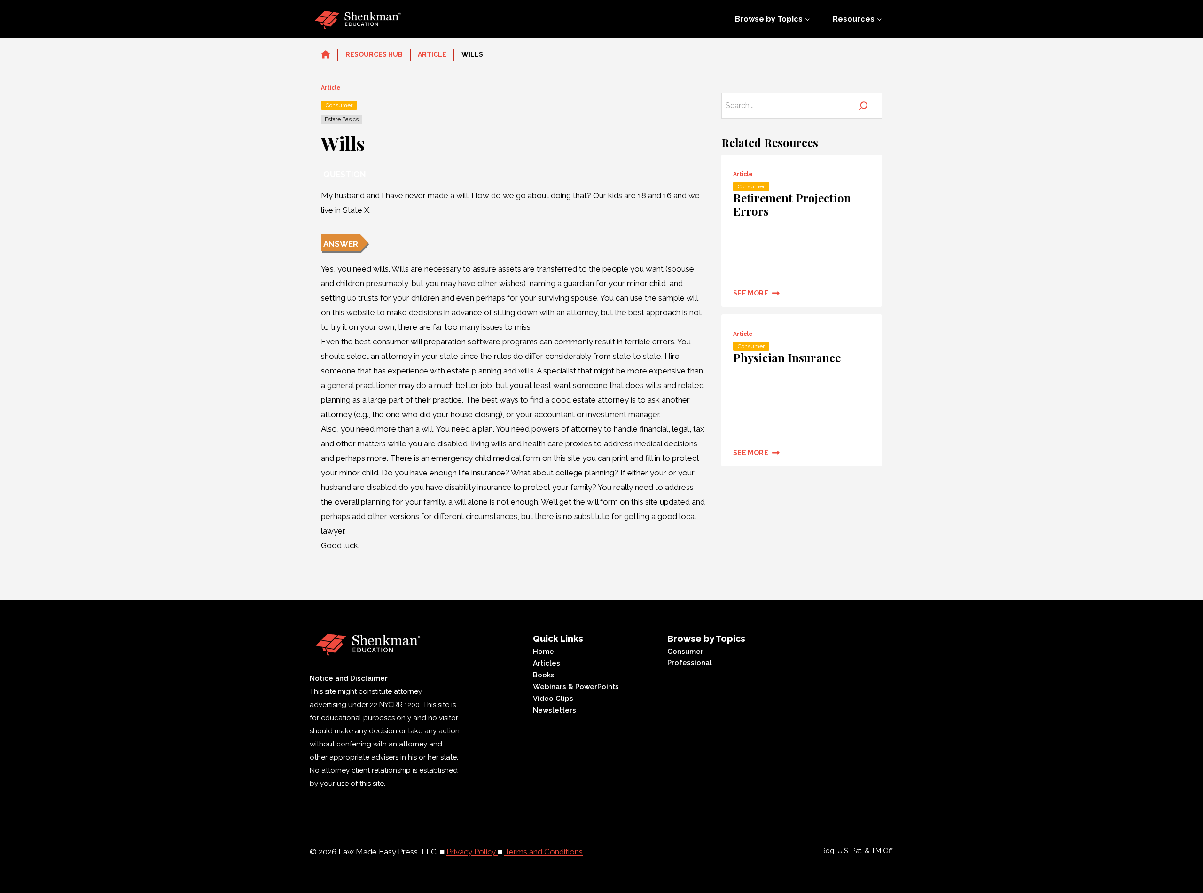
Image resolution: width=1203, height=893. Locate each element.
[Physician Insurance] (801, 390)
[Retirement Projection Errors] (801, 231)
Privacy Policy (472, 851)
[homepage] (325, 55)
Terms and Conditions (543, 851)
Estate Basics (342, 119)
